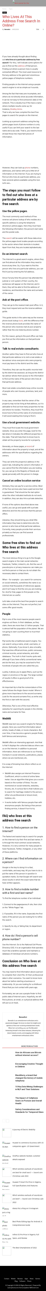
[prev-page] (3, 1120)
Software (22, 1281)
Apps (26, 1279)
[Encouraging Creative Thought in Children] (8, 1067)
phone (27, 168)
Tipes (11, 9)
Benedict (7, 29)
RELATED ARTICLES (11, 1046)
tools (21, 320)
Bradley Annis (16, 109)
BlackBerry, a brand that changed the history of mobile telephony (29, 1078)
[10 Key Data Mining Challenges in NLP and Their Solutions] (8, 1089)
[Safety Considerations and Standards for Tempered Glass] (8, 1112)
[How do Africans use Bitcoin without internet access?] (8, 1055)
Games (37, 1279)
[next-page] (7, 1120)
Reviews (20, 1279)
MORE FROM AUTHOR (29, 1046)
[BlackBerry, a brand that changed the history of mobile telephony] (8, 1078)
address (21, 66)
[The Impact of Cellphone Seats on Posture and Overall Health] (8, 1101)
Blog (16, 1281)
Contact (6, 1279)
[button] (4, 3)
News (31, 1279)
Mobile (13, 1279)
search (9, 238)
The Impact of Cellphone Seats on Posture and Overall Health (28, 1101)
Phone (29, 1281)
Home (4, 9)
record (29, 446)
